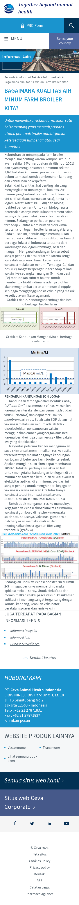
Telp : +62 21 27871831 (23, 710)
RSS (40, 881)
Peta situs (39, 854)
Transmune (51, 747)
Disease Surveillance (25, 644)
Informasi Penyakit (23, 631)
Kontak (39, 874)
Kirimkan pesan (17, 720)
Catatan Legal (40, 887)
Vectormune (17, 747)
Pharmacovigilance (39, 894)
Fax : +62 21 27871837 (22, 715)
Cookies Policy (39, 861)
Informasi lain (20, 637)
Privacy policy (40, 867)
